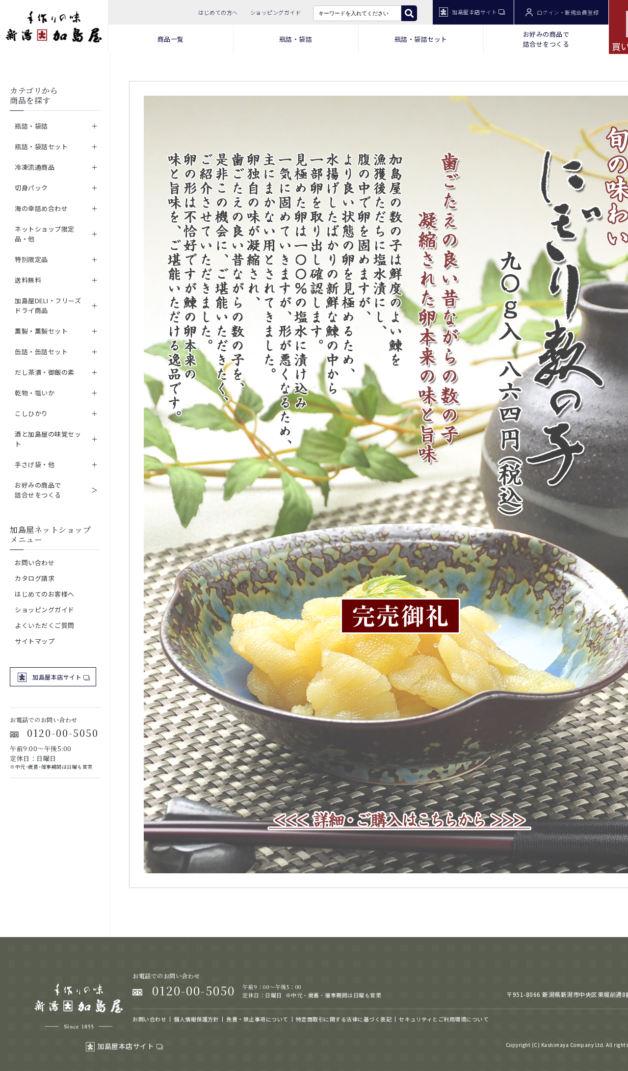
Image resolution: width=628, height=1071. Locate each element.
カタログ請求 (34, 578)
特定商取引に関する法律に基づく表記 (344, 1019)
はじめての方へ (218, 12)
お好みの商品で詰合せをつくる (38, 489)
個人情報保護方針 (196, 1019)
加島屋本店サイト (474, 12)
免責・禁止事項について (257, 1019)
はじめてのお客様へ (45, 594)
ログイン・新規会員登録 (568, 12)
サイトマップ (34, 641)
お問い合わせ (34, 562)
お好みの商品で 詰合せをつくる (546, 39)
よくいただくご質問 (45, 625)
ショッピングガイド (275, 12)
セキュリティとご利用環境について (444, 1019)
